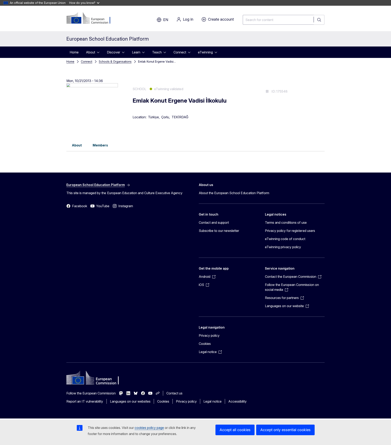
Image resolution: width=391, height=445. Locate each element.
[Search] (319, 20)
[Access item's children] (99, 52)
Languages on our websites (130, 401)
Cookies (205, 344)
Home (74, 52)
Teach (156, 52)
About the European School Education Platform (234, 193)
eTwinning (205, 52)
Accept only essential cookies (285, 430)
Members (100, 145)
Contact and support (214, 222)
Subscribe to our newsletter (219, 231)
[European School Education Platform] (91, 18)
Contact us (174, 393)
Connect (180, 52)
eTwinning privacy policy (283, 247)
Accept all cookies (235, 430)
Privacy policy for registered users (290, 231)
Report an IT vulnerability (84, 401)
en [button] (165, 20)
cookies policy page (149, 428)
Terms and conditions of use (286, 222)
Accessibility (237, 401)
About (90, 52)
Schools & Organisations (115, 61)
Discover (113, 52)
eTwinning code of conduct (285, 239)
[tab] (76, 145)
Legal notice (212, 401)
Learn (136, 52)
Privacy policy (209, 335)
